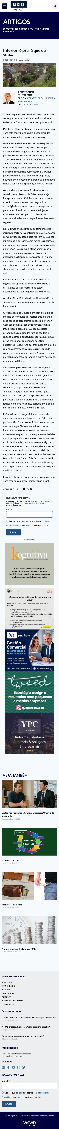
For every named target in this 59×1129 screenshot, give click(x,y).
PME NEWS (32, 104)
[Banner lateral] (29, 692)
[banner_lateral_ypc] (29, 733)
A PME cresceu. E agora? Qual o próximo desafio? (26, 1026)
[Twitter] (23, 1067)
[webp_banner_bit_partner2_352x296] (29, 650)
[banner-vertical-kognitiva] (29, 564)
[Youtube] (13, 1067)
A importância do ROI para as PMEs (19, 949)
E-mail (9, 509)
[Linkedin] (3, 1067)
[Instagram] (18, 1067)
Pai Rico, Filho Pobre (12, 904)
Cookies (41, 503)
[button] (4, 6)
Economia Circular (11, 860)
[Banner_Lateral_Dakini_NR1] (29, 608)
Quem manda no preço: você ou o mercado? (23, 1036)
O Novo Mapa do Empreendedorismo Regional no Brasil (29, 1017)
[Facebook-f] (8, 1067)
